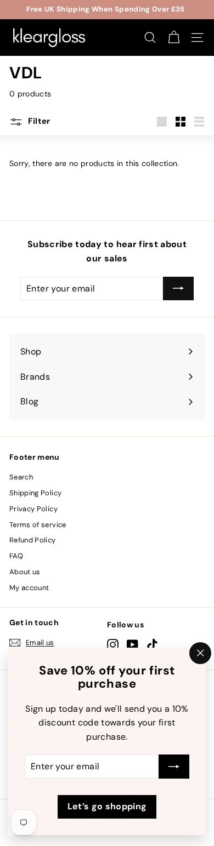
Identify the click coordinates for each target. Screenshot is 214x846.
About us (25, 571)
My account (29, 587)
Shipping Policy (35, 493)
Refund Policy (32, 540)
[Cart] (174, 37)
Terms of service (37, 524)
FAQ (16, 556)
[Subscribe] (174, 767)
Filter (38, 121)
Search (21, 477)
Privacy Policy (33, 508)
